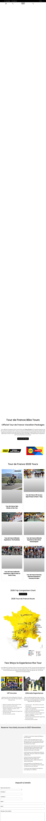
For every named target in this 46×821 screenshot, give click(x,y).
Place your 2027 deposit (23, 438)
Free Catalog (7, 1)
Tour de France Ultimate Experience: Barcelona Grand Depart (34, 540)
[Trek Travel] (23, 3)
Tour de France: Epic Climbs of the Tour (12, 507)
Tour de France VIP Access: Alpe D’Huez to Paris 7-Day (34, 496)
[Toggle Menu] (6, 4)
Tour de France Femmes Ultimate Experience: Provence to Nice (34, 576)
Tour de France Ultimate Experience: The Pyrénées (12, 539)
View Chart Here (23, 594)
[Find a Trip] (40, 3)
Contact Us (15, 1)
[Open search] (33, 3)
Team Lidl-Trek (28, 429)
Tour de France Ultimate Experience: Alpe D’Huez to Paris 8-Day (12, 573)
